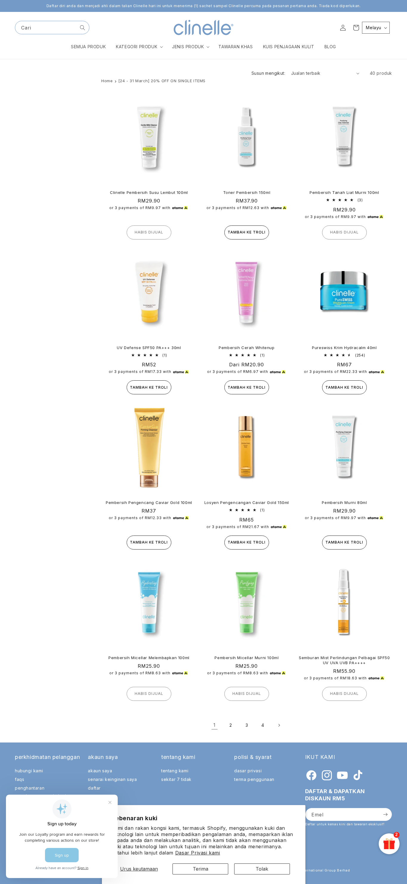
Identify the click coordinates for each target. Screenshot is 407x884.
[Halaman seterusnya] (278, 725)
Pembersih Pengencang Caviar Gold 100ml (149, 502)
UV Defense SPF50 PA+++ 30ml (149, 347)
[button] (138, 47)
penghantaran (29, 787)
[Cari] (82, 27)
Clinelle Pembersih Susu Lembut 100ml (149, 192)
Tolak (262, 869)
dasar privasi (248, 770)
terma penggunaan (254, 779)
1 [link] (214, 725)
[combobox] (52, 27)
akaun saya (100, 770)
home (107, 80)
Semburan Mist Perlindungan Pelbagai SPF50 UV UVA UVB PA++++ (344, 660)
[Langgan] (385, 814)
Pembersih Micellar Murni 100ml (247, 657)
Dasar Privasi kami (197, 853)
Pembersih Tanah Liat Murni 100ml (344, 192)
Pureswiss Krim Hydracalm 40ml (344, 347)
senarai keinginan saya (112, 779)
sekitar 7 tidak (176, 779)
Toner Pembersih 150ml (247, 192)
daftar (94, 787)
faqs (19, 779)
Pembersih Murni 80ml (344, 502)
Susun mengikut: (268, 73)
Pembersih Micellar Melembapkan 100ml (148, 657)
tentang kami (174, 770)
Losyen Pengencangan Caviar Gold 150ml (246, 502)
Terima (200, 869)
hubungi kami (29, 770)
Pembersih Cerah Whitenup (246, 347)
